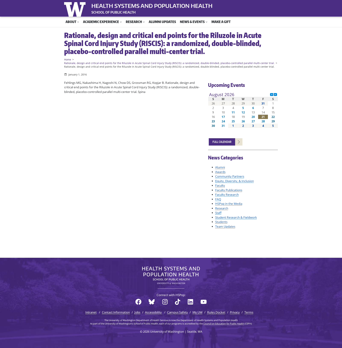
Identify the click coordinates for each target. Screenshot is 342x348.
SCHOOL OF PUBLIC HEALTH (113, 12)
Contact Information (116, 312)
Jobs (137, 312)
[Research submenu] (144, 22)
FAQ (218, 199)
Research (221, 208)
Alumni (220, 167)
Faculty (220, 185)
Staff (218, 213)
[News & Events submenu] (207, 22)
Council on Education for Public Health (223, 323)
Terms (248, 312)
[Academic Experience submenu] (121, 22)
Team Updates (225, 226)
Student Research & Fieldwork (236, 217)
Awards (220, 172)
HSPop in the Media (228, 204)
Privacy (235, 312)
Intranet (91, 312)
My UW (198, 312)
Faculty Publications (228, 190)
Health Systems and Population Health (152, 5)
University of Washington (75, 9)
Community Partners (229, 176)
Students (221, 222)
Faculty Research (227, 194)
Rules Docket (216, 312)
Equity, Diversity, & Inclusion (234, 181)
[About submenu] (78, 22)
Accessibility (153, 312)
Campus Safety (177, 312)
